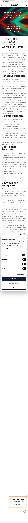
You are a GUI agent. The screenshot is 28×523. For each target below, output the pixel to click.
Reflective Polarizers (14, 24)
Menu (1, 5)
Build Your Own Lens (19, 499)
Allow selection (14, 283)
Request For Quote (18, 501)
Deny (14, 287)
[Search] (26, 5)
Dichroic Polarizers (14, 26)
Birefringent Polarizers (14, 28)
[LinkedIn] (23, 1)
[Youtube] (25, 1)
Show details (20, 274)
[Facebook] (20, 1)
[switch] (24, 259)
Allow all (14, 278)
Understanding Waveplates (14, 31)
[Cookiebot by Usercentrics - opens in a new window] (20, 234)
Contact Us (16, 504)
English (6, 1)
